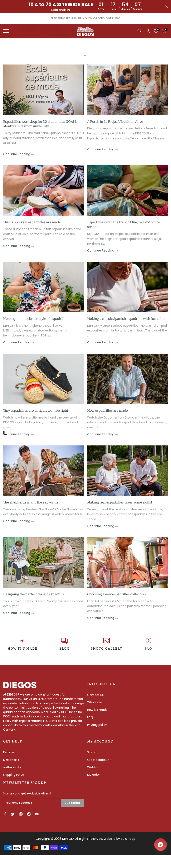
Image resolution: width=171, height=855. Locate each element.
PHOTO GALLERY (106, 648)
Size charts (11, 760)
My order (93, 775)
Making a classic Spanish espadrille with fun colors (126, 319)
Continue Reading (17, 154)
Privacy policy (97, 725)
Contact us (95, 695)
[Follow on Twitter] (13, 814)
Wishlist (92, 767)
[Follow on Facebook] (5, 814)
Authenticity (12, 767)
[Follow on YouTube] (37, 814)
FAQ (148, 648)
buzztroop (128, 839)
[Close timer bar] (166, 6)
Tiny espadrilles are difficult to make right (35, 410)
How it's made (97, 710)
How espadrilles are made (107, 410)
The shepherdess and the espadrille (31, 502)
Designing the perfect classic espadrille (34, 594)
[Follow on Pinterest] (29, 814)
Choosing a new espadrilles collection (116, 594)
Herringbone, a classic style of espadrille (34, 319)
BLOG (64, 648)
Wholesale (94, 702)
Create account (99, 760)
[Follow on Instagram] (21, 814)
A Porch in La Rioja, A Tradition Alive (115, 122)
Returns (8, 752)
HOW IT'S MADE (23, 648)
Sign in (92, 752)
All (85, 55)
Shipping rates (13, 775)
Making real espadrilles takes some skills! (119, 502)
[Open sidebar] (5, 433)
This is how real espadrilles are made (32, 222)
